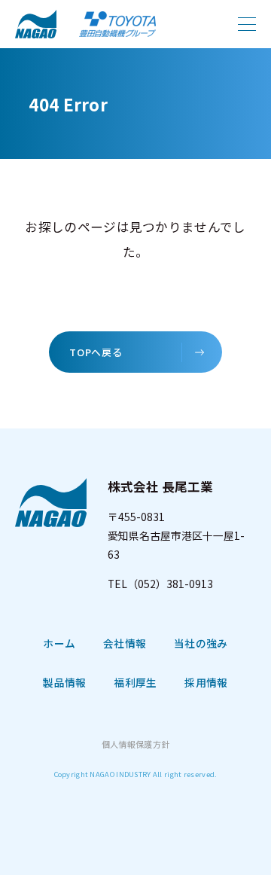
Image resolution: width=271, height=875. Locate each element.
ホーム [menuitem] (59, 643)
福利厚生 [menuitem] (135, 682)
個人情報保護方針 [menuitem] (135, 744)
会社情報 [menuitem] (124, 643)
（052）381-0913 (170, 583)
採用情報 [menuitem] (205, 682)
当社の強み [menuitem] (200, 643)
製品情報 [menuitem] (64, 682)
